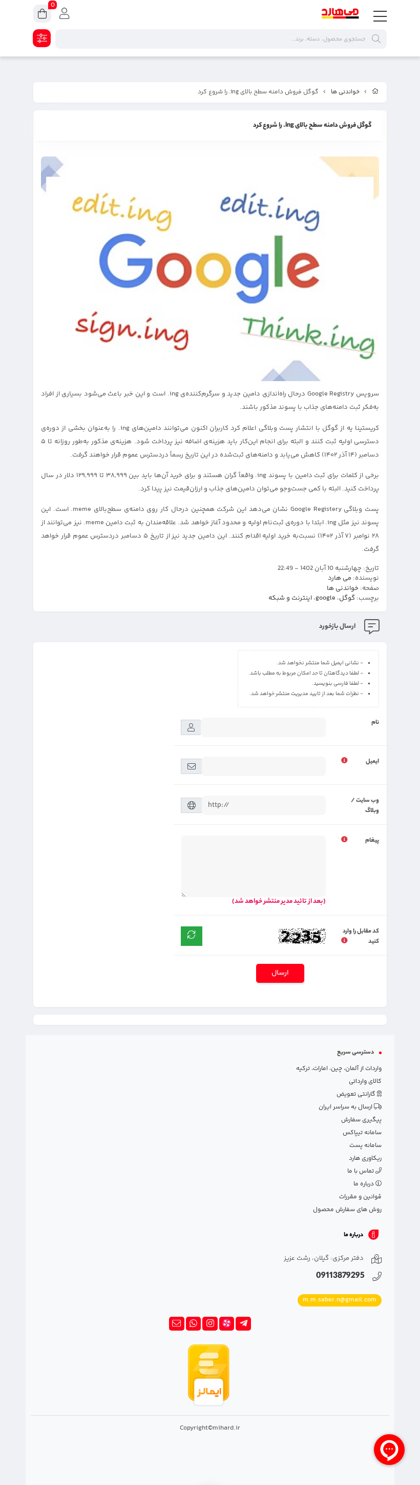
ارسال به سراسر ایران (346, 1107)
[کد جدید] (191, 936)
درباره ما (364, 1184)
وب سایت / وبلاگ (365, 806)
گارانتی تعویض (357, 1094)
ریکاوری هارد (365, 1158)
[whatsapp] (193, 1324)
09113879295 (340, 1276)
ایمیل (372, 762)
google (325, 598)
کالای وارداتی (365, 1081)
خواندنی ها (345, 92)
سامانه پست (365, 1146)
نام (375, 723)
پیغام (372, 841)
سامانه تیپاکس (362, 1133)
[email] (176, 1324)
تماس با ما (361, 1171)
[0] (42, 15)
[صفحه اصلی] (375, 92)
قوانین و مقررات (360, 1197)
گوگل (347, 598)
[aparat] (227, 1324)
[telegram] (243, 1324)
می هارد (339, 578)
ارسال (280, 973)
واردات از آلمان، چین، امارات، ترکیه (339, 1069)
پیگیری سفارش (361, 1120)
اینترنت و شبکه (290, 598)
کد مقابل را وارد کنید (361, 936)
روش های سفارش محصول (347, 1210)
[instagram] (210, 1324)
